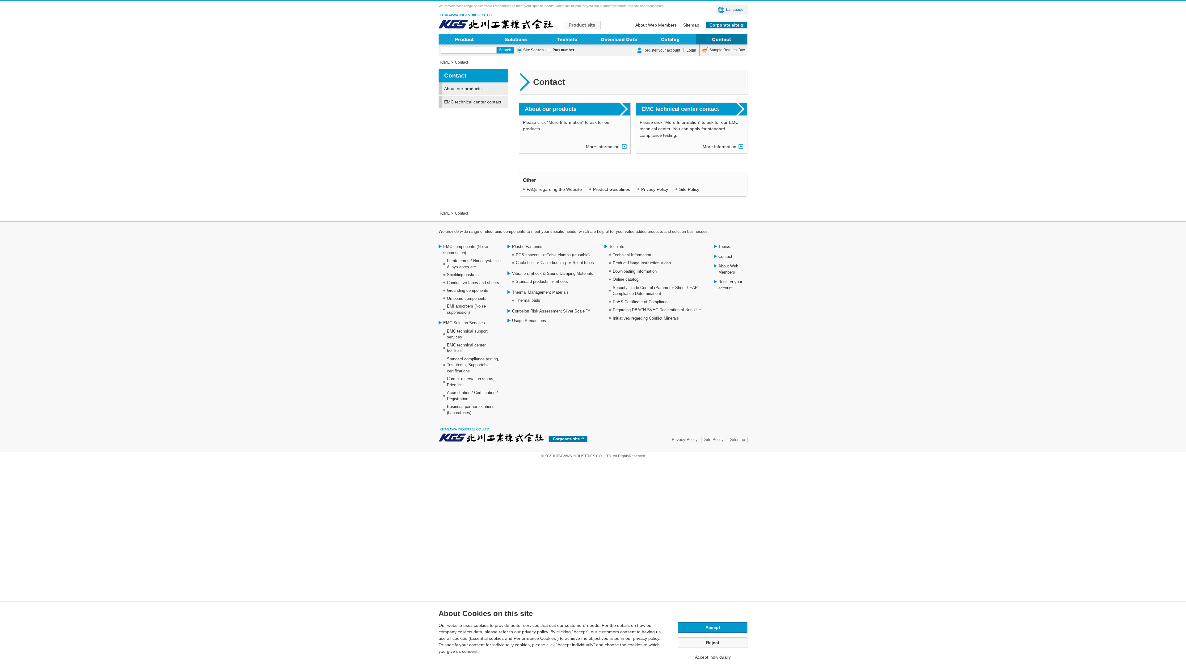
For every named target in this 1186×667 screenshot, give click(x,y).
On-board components (466, 298)
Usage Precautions (529, 320)
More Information (603, 146)
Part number (563, 50)
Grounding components (467, 290)
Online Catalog (670, 39)
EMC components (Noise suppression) (465, 249)
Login (691, 50)
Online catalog (625, 279)
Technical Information (632, 255)
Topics (724, 246)
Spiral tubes (583, 262)
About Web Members (656, 25)
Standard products (532, 281)
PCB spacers (528, 255)
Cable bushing (553, 262)
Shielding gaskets (463, 274)
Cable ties (525, 262)
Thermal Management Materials (540, 292)
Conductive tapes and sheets (473, 282)
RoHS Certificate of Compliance (641, 302)
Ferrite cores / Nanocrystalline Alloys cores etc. (474, 263)
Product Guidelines (611, 189)
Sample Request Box (727, 50)
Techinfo (567, 39)
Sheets (561, 281)
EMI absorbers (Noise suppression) (466, 309)
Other (529, 180)
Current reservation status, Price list (470, 381)
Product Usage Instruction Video (642, 263)
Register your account (661, 50)
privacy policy (535, 631)
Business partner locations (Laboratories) (470, 409)
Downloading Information (619, 39)
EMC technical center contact (680, 109)
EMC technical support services (467, 334)
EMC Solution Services (464, 323)
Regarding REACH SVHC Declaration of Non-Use (657, 310)
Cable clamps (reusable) (568, 255)
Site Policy (689, 189)
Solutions (516, 39)
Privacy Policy (654, 189)
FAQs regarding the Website (554, 189)
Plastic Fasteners (528, 246)
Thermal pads (528, 300)
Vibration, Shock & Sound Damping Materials (552, 273)
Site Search (533, 50)
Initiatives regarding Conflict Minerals (646, 318)
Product (464, 39)
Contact (721, 39)
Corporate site (724, 25)
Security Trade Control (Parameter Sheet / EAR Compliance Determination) (655, 290)
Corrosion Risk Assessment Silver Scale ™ (551, 311)
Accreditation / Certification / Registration (472, 395)
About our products (551, 109)
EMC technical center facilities (466, 348)
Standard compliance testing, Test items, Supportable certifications (473, 365)
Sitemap (691, 25)
